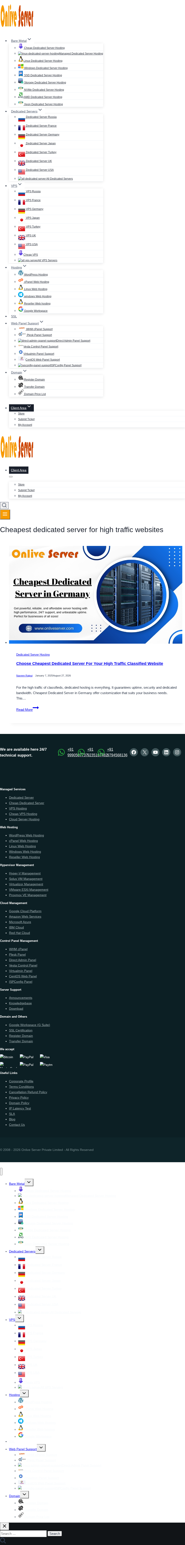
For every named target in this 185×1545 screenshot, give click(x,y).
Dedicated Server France (41, 125)
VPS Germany (34, 209)
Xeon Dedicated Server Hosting (43, 104)
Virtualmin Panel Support (38, 353)
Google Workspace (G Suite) (29, 1025)
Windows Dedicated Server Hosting (45, 68)
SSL (14, 316)
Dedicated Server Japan (40, 143)
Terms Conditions (21, 1086)
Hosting (14, 1395)
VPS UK (30, 235)
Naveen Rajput (24, 675)
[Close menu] (1, 1171)
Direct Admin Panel (22, 960)
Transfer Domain (34, 386)
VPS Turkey (32, 226)
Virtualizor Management (26, 884)
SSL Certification (20, 1030)
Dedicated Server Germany (42, 134)
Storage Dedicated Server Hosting (44, 82)
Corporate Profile (21, 1081)
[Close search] (4, 1526)
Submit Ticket (26, 419)
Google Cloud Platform (25, 911)
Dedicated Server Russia (41, 117)
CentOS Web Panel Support (42, 359)
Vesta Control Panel (23, 965)
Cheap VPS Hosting (23, 814)
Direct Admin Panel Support (73, 340)
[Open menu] (5, 514)
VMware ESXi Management (28, 889)
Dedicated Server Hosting (33, 655)
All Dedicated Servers (59, 178)
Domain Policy (19, 1103)
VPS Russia (33, 191)
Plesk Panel (17, 954)
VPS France (33, 200)
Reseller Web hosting (37, 303)
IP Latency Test (20, 1108)
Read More (27, 710)
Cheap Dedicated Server (26, 803)
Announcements (20, 998)
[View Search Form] (4, 505)
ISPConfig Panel (20, 981)
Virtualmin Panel (20, 971)
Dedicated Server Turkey (40, 152)
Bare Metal (17, 1184)
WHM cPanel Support (39, 329)
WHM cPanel (18, 949)
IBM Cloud (16, 927)
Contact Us (17, 1124)
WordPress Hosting (35, 274)
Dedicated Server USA (39, 169)
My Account (25, 424)
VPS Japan (32, 217)
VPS (12, 1319)
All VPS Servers (47, 260)
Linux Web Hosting (35, 289)
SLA (12, 1114)
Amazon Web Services (25, 916)
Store (21, 413)
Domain (14, 1496)
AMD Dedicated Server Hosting (42, 97)
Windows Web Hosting (25, 851)
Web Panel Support (23, 1449)
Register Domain (34, 379)
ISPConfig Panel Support (66, 365)
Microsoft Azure (20, 922)
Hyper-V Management (25, 873)
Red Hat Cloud (19, 933)
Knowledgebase (20, 1003)
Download (16, 1008)
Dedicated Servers (22, 1251)
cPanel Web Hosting (36, 281)
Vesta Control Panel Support (40, 346)
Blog (12, 1119)
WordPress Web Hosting (26, 835)
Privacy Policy (19, 1097)
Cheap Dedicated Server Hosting (44, 48)
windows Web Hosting (37, 296)
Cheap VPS (30, 254)
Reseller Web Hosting (24, 857)
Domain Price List (34, 394)
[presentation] (97, 595)
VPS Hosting (18, 808)
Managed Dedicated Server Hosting (81, 53)
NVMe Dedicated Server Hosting (43, 89)
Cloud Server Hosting (24, 819)
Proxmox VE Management (27, 895)
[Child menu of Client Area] (11, 476)
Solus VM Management (25, 879)
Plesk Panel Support (39, 335)
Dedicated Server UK (38, 161)
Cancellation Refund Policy (28, 1092)
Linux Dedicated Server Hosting (42, 60)
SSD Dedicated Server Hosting (42, 75)
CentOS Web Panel (23, 976)
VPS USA (31, 244)
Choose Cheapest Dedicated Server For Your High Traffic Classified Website (89, 663)
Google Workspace (35, 310)
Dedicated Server (21, 797)
